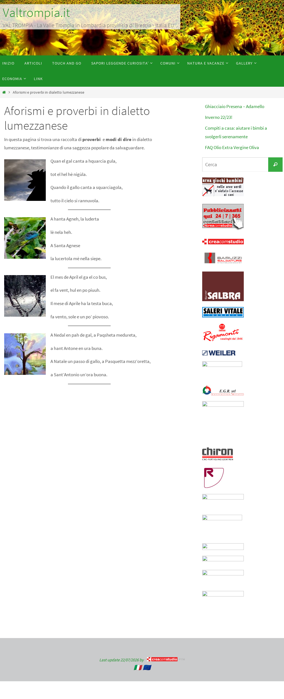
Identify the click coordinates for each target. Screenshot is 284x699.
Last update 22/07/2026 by (123, 659)
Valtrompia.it (36, 12)
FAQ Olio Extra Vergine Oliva (232, 147)
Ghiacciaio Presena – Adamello (234, 106)
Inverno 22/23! (218, 117)
